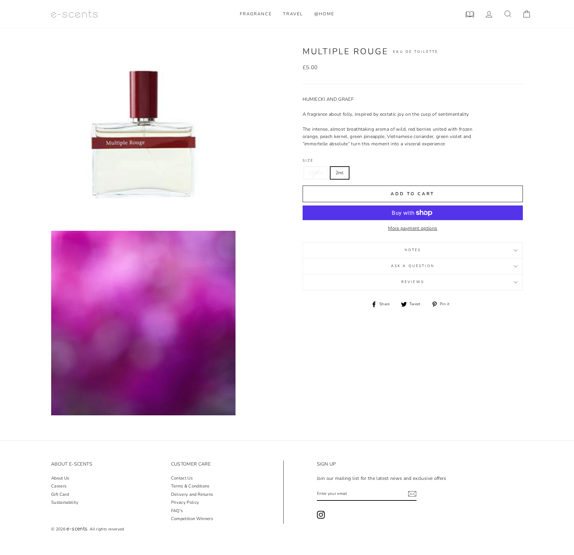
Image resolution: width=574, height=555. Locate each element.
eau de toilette (415, 51)
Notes (413, 250)
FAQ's (177, 511)
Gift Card (60, 494)
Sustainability (64, 502)
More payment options (412, 228)
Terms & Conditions (190, 486)
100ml (316, 173)
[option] (143, 138)
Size (308, 160)
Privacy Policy (185, 502)
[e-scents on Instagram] (321, 515)
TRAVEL (293, 14)
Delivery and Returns (192, 494)
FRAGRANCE (256, 14)
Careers (58, 486)
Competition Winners (192, 519)
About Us (60, 478)
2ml (339, 173)
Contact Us (182, 478)
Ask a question (412, 265)
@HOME (324, 14)
